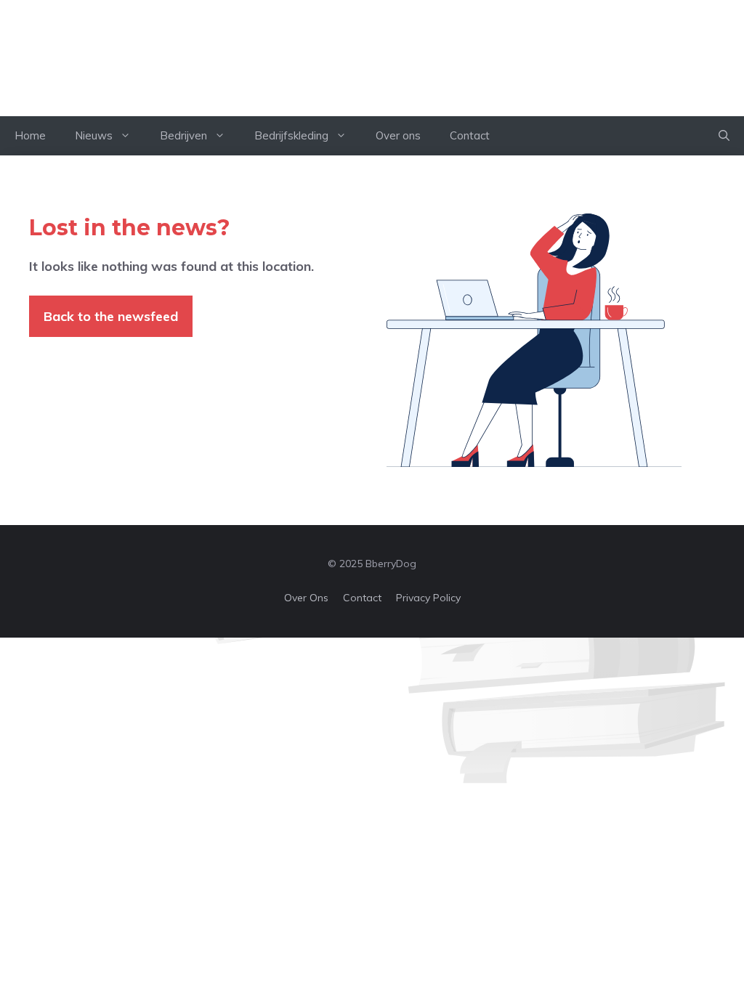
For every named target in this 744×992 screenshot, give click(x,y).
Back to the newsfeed (111, 316)
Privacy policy (428, 597)
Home (30, 135)
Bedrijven (183, 135)
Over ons (398, 135)
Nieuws (94, 135)
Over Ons (306, 597)
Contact (470, 135)
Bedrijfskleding (291, 135)
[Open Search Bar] (724, 135)
